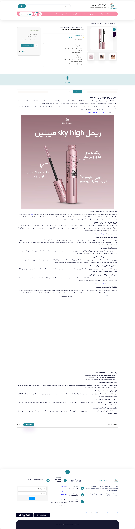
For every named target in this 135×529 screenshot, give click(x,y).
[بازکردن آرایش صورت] (60, 14)
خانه (115, 23)
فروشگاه (110, 23)
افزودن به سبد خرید (27, 45)
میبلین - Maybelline (61, 32)
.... (114, 29)
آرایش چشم (74, 32)
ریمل (70, 32)
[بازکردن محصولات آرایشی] (89, 14)
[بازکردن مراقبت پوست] (70, 14)
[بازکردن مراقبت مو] (80, 14)
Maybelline (77, 35)
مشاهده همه (29, 424)
